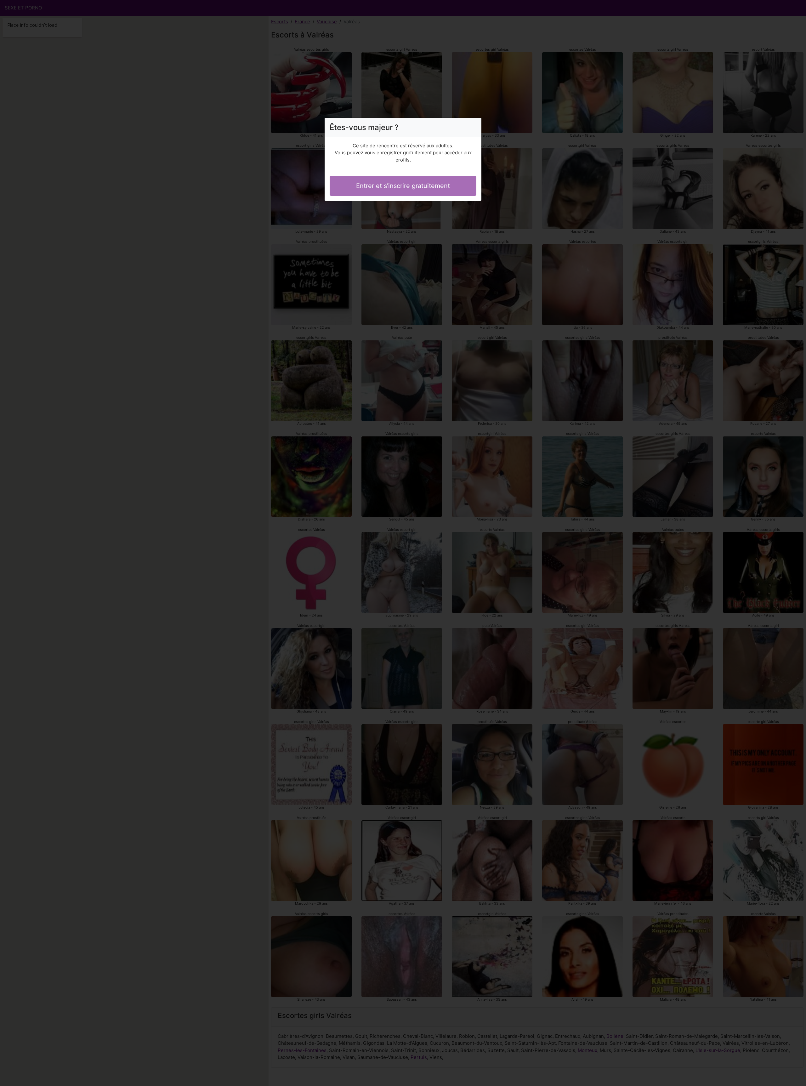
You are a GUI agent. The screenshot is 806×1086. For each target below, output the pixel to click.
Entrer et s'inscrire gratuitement (403, 186)
